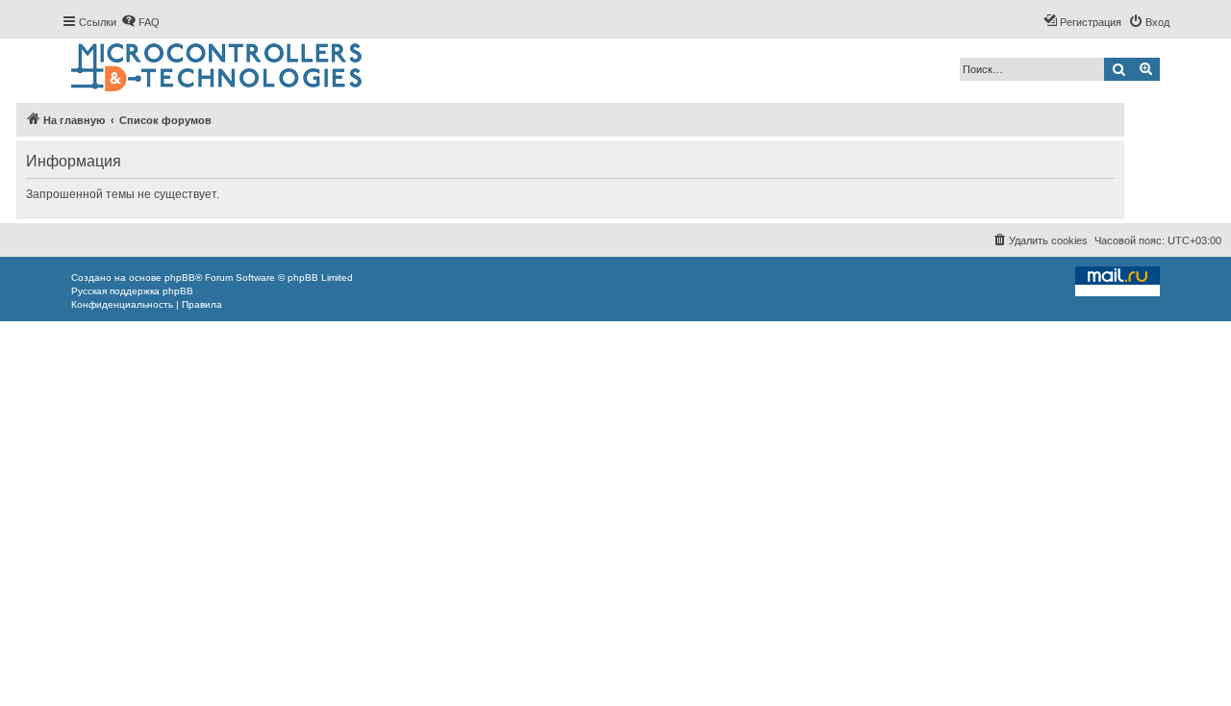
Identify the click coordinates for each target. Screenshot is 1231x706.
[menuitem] (140, 22)
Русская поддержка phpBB (132, 291)
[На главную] (218, 68)
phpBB (179, 277)
